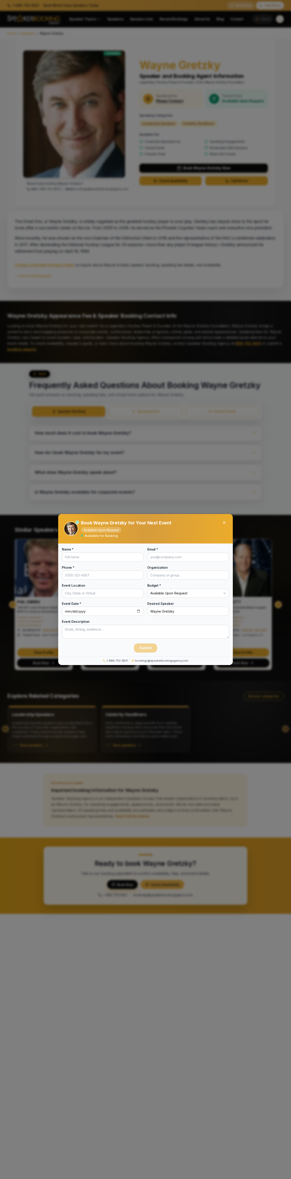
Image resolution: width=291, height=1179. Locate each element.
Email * (152, 549)
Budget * (154, 585)
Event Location (73, 585)
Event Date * (71, 603)
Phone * (68, 567)
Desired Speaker (160, 603)
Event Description (76, 621)
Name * (67, 549)
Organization (157, 567)
